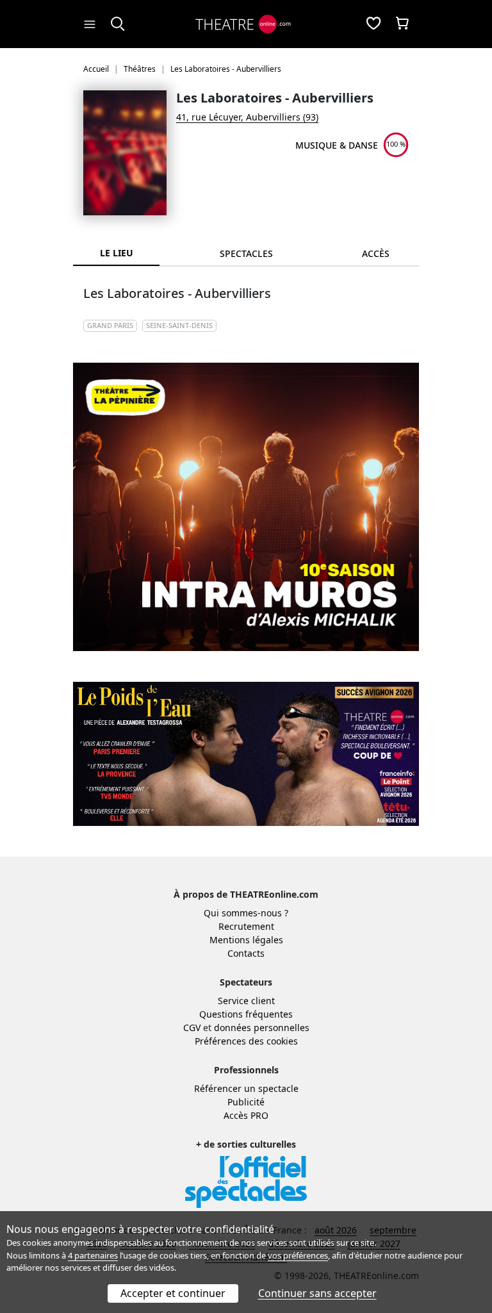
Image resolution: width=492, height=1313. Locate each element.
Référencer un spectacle (246, 1088)
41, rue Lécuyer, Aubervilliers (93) (247, 117)
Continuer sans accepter (317, 1293)
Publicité (246, 1102)
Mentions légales (246, 940)
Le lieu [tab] (116, 253)
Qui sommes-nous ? (246, 913)
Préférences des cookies (246, 1041)
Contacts (246, 953)
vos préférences (298, 1255)
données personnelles (261, 1027)
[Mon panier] (402, 24)
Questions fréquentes (246, 1014)
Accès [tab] (376, 253)
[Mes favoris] (373, 24)
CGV (192, 1027)
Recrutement (246, 926)
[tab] (246, 253)
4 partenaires (93, 1255)
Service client (246, 1001)
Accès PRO (246, 1115)
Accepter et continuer (173, 1293)
